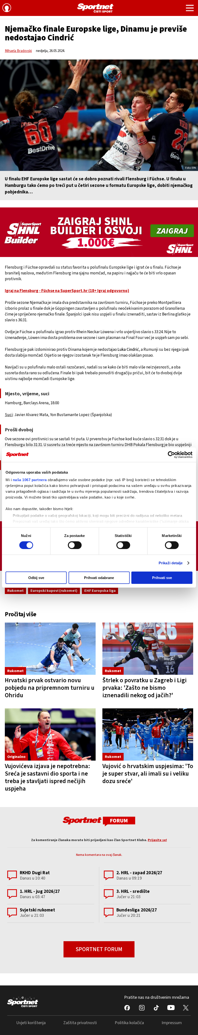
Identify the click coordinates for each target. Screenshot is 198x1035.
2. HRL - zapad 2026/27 (139, 873)
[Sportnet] (95, 8)
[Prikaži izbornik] (190, 9)
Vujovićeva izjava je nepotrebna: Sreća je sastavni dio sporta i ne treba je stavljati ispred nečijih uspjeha (47, 777)
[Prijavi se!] (6, 8)
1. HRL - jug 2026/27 (40, 891)
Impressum (172, 1023)
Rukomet (15, 590)
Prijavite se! (157, 840)
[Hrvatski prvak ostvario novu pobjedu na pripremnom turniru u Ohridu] (50, 649)
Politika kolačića (129, 1023)
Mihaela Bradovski (18, 50)
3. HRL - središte (133, 891)
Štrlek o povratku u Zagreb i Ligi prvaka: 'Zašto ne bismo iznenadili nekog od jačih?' (144, 688)
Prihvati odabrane (99, 578)
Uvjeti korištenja (31, 1023)
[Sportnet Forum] (99, 821)
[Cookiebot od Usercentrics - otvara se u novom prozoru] (171, 454)
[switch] (75, 545)
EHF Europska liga (100, 590)
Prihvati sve (162, 578)
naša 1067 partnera (30, 480)
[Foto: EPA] (99, 115)
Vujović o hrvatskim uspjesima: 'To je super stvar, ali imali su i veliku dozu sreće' (147, 773)
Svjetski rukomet (37, 910)
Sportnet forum (99, 949)
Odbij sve (36, 578)
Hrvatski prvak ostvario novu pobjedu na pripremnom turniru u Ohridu (49, 688)
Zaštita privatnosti (80, 1023)
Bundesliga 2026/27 (136, 910)
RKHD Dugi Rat (35, 873)
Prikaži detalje (171, 563)
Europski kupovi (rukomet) (54, 590)
